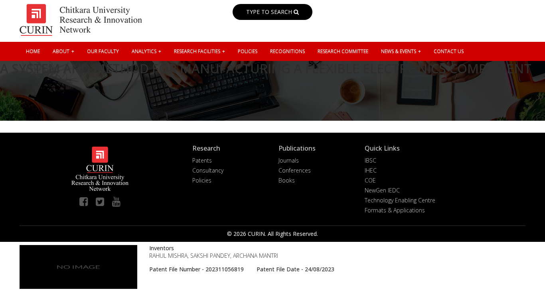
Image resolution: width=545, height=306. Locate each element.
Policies (201, 180)
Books (286, 180)
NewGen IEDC (382, 190)
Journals (288, 160)
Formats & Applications (395, 210)
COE (370, 180)
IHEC (371, 170)
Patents (202, 160)
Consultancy (207, 170)
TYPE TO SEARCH (270, 12)
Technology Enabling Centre (400, 200)
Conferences (294, 170)
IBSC (370, 160)
